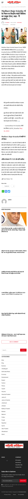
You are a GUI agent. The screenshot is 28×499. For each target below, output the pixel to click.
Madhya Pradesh (6, 408)
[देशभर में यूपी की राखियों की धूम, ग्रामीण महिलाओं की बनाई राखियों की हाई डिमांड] (14, 304)
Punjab (3, 420)
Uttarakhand (5, 431)
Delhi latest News (6, 371)
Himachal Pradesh (6, 394)
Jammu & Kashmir (6, 400)
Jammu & (4, 397)
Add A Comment (14, 341)
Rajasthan (4, 423)
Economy (4, 374)
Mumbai (3, 411)
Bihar (3, 360)
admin (7, 22)
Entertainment (5, 377)
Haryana (4, 391)
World (3, 434)
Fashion (3, 383)
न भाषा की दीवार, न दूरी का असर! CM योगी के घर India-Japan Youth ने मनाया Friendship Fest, (13, 293)
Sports (3, 425)
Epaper (3, 380)
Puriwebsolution (22, 491)
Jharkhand (4, 403)
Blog (6, 6)
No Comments (5, 24)
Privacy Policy (4, 486)
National (19, 22)
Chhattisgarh (5, 368)
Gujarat (3, 388)
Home (2, 6)
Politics (3, 417)
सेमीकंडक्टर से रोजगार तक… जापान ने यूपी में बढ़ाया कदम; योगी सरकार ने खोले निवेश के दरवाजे (13, 335)
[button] (7, 460)
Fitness (3, 385)
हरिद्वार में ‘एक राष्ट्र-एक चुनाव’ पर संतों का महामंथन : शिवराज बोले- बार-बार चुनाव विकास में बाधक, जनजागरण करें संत (13, 251)
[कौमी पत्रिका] (14, 2)
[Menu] (2, 2)
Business (4, 365)
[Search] (26, 2)
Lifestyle (4, 405)
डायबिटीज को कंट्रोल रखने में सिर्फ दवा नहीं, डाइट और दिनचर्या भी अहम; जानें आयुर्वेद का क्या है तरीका (12, 272)
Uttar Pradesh (5, 428)
